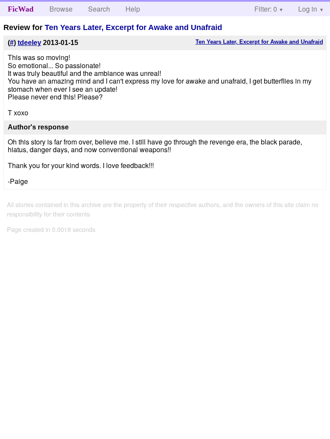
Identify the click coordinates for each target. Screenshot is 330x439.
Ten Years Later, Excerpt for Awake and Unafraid (133, 27)
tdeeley (29, 42)
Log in (307, 9)
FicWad (21, 9)
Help (132, 9)
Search (99, 9)
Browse (61, 9)
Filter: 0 (265, 9)
